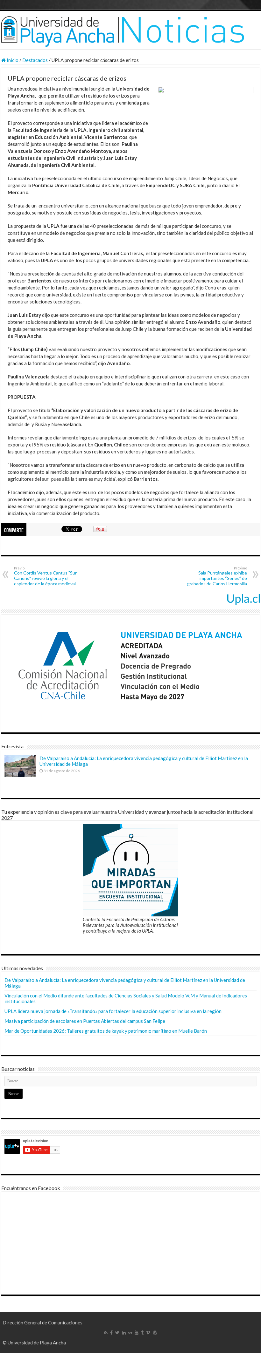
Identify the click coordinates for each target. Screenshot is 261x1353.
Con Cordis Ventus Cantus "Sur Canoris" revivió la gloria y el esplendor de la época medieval (45, 576)
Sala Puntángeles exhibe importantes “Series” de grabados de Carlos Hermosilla (217, 576)
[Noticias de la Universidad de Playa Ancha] (130, 30)
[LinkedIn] (123, 1332)
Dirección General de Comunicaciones (42, 1322)
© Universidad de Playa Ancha (34, 1342)
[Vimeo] (148, 1332)
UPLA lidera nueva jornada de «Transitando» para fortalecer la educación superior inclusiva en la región (113, 1011)
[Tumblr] (142, 1332)
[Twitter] (117, 1332)
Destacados (35, 60)
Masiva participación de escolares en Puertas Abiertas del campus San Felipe (84, 1021)
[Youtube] (136, 1332)
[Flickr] (130, 1332)
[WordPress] (155, 1332)
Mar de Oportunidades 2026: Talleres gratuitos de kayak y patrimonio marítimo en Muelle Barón (105, 1031)
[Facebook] (111, 1332)
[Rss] (105, 1332)
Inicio (12, 60)
